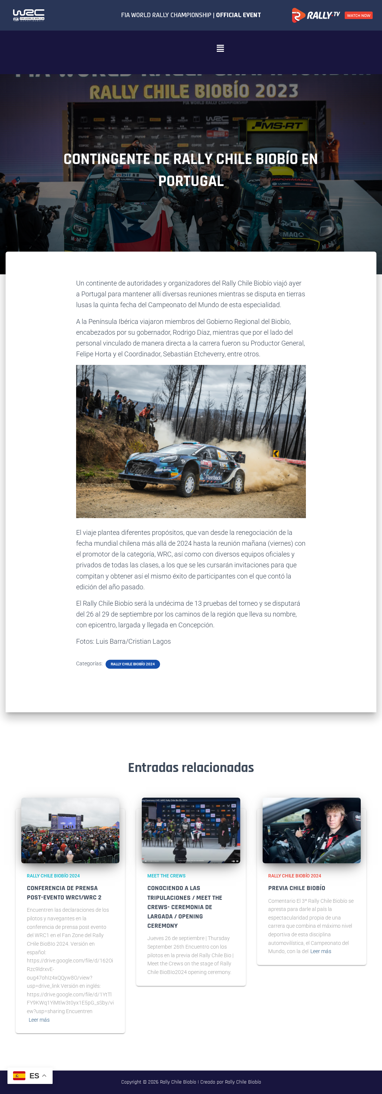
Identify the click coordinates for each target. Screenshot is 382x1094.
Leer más (39, 1020)
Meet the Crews (166, 876)
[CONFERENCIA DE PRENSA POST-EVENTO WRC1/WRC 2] (70, 830)
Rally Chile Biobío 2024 (133, 664)
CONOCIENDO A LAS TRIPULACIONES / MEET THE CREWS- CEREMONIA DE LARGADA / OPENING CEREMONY (184, 907)
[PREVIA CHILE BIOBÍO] (312, 830)
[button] (220, 48)
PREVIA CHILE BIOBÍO (296, 888)
